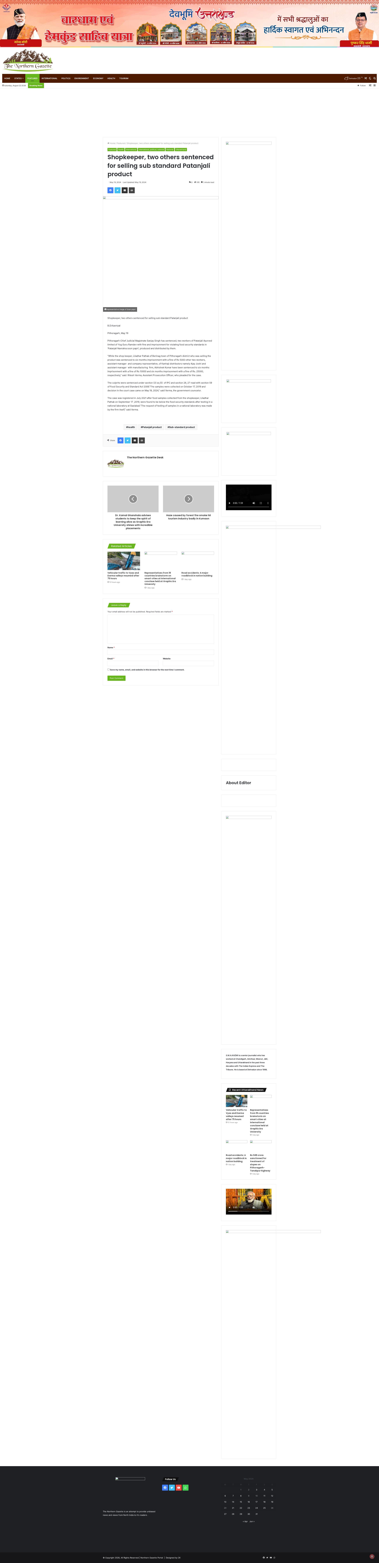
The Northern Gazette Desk (145, 457)
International (49, 78)
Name (111, 647)
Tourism (123, 78)
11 (264, 1496)
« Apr (245, 1521)
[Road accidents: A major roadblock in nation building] (198, 561)
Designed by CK (173, 1557)
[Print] (132, 190)
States (18, 78)
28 (233, 1514)
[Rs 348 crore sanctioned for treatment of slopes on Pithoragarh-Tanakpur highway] (261, 1146)
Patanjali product (152, 427)
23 (249, 1508)
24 (256, 1508)
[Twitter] (118, 190)
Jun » (251, 1521)
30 (249, 1514)
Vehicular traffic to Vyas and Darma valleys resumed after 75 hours (123, 575)
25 (264, 1508)
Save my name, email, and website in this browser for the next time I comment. (147, 670)
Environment (81, 78)
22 (241, 1508)
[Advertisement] (189, 110)
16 (249, 1502)
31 (257, 1514)
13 (225, 1502)
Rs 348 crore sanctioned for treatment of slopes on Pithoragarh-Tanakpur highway (260, 1163)
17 (256, 1502)
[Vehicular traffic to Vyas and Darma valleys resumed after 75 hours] (123, 561)
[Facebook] (110, 190)
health (131, 427)
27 (225, 1514)
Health (111, 78)
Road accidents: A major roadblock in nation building (197, 574)
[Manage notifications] (372, 1556)
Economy (98, 78)
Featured (32, 78)
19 (272, 1502)
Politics (65, 78)
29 (241, 1514)
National (169, 149)
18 (264, 1502)
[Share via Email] (125, 190)
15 (241, 1502)
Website (167, 658)
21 (233, 1508)
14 (233, 1502)
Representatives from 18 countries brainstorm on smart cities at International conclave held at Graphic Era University (160, 578)
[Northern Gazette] (28, 60)
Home (7, 78)
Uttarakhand (181, 149)
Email (110, 658)
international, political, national (151, 149)
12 (272, 1496)
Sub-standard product (182, 427)
